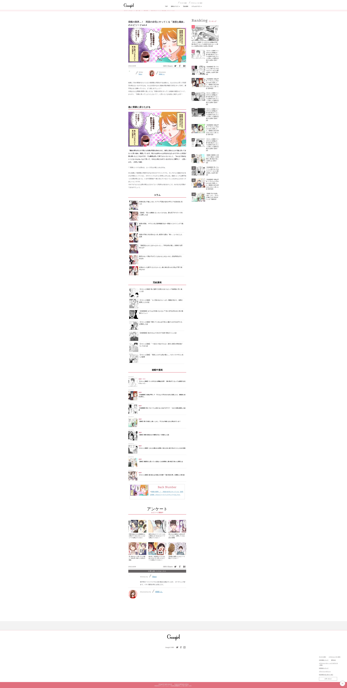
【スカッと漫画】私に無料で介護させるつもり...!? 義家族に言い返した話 (160, 290)
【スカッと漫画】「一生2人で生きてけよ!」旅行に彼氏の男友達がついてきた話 (160, 345)
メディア (326, 668)
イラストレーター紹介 (196, 3)
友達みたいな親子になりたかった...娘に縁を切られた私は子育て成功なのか (160, 268)
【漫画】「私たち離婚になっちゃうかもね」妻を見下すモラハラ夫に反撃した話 (161, 214)
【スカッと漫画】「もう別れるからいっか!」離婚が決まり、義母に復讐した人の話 (161, 301)
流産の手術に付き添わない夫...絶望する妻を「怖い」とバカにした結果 (160, 235)
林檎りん (162, 74)
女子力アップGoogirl (128, 10)
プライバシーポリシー (325, 671)
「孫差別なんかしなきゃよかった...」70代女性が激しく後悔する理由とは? (160, 246)
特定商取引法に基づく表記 (326, 674)
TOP (166, 6)
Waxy (140, 74)
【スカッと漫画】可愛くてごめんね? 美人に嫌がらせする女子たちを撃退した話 (160, 323)
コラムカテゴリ (196, 6)
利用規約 (321, 668)
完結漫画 (185, 6)
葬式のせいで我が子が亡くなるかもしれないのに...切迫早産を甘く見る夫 (160, 257)
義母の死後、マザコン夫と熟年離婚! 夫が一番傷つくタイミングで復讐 (161, 225)
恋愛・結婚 (138, 10)
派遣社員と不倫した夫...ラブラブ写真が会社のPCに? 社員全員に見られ (161, 203)
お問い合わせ (328, 679)
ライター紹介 (183, 3)
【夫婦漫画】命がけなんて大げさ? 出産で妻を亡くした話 (157, 333)
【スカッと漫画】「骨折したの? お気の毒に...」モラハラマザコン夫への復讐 (161, 356)
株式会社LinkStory (184, 684)
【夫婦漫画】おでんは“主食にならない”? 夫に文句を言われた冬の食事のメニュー (161, 312)
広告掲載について (323, 660)
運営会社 (333, 660)
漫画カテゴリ (175, 6)
